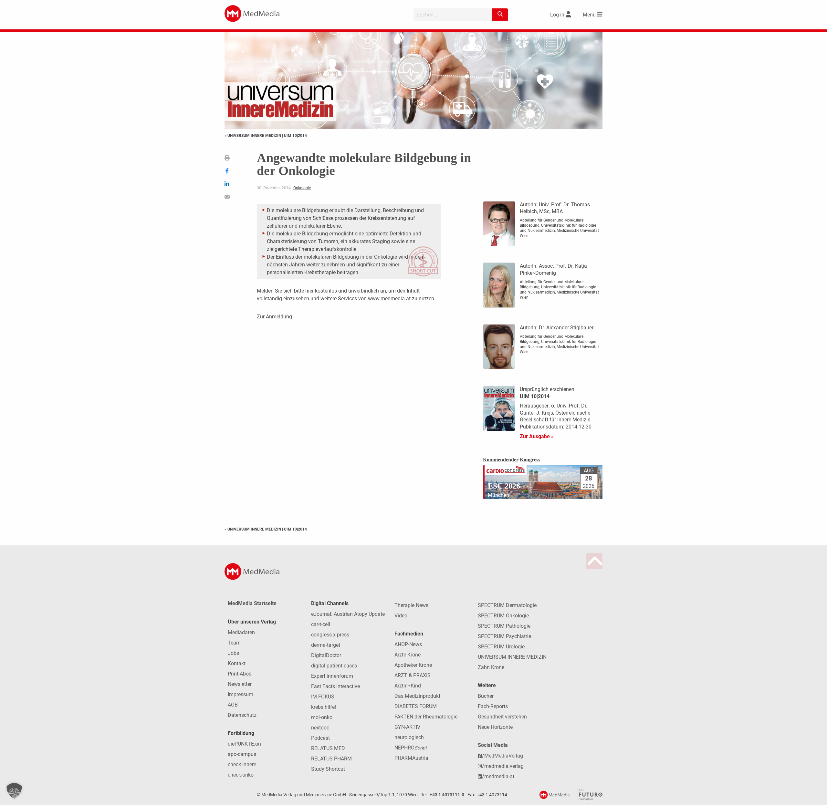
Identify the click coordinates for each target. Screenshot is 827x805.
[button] (14, 791)
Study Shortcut (328, 769)
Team (234, 643)
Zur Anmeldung (274, 317)
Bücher (486, 696)
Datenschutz (242, 715)
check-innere (242, 764)
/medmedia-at (498, 776)
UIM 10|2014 (295, 135)
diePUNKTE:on (244, 744)
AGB (233, 705)
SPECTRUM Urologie (501, 647)
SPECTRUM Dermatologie (507, 605)
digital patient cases (334, 666)
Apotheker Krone (413, 665)
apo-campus (242, 754)
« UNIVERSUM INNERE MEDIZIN (253, 135)
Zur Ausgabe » (537, 436)
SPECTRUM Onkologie (503, 616)
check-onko (241, 775)
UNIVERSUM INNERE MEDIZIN (512, 657)
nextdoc (320, 728)
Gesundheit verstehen (502, 717)
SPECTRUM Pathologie (504, 626)
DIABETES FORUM (415, 706)
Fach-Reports (493, 706)
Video (400, 616)
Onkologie (302, 188)
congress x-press (330, 635)
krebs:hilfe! (323, 707)
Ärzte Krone (407, 655)
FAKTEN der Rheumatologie (425, 717)
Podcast (320, 738)
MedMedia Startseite (252, 603)
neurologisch (409, 737)
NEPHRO (410, 748)
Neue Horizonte (495, 727)
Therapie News (411, 605)
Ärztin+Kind (407, 686)
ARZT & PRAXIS (412, 675)
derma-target (325, 645)
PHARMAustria (411, 758)
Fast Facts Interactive (335, 686)
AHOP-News (408, 644)
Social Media (493, 745)
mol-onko (321, 717)
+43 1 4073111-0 (447, 795)
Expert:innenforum (332, 676)
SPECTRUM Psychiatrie (504, 636)
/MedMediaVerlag (502, 756)
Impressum (240, 694)
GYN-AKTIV (407, 727)
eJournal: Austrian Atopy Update (348, 614)
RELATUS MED (328, 748)
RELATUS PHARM (331, 759)
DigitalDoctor (326, 655)
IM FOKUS (322, 697)
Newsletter (240, 684)
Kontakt (237, 663)
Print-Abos (239, 674)
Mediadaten (241, 632)
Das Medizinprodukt (417, 696)
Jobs (233, 653)
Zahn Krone (491, 667)
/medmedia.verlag (503, 766)
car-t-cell (320, 624)
